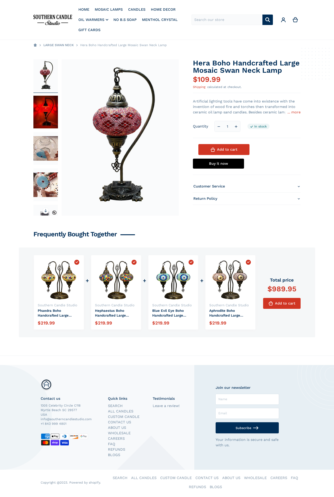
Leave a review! (166, 406)
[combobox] (227, 20)
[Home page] (35, 45)
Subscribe (243, 428)
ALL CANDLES (120, 411)
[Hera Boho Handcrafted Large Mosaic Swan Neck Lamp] (45, 75)
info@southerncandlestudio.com (66, 419)
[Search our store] (267, 20)
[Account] (283, 19)
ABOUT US (117, 427)
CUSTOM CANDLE (124, 417)
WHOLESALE (119, 433)
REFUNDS (116, 449)
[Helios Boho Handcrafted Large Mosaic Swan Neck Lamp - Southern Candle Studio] (45, 148)
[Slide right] (45, 210)
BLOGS (114, 455)
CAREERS (116, 438)
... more (294, 112)
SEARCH (115, 406)
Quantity (200, 126)
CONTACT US (119, 422)
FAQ (111, 444)
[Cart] (295, 19)
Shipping (199, 87)
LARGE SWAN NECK (58, 45)
